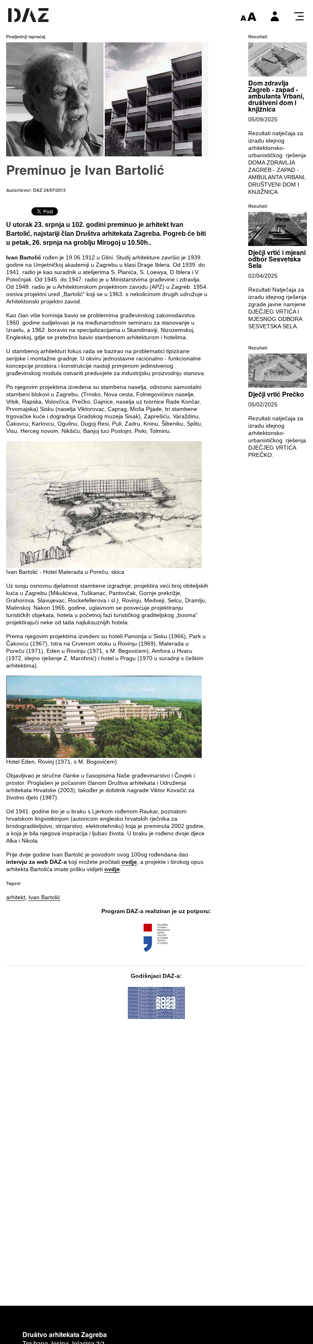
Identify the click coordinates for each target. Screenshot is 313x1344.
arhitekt (15, 897)
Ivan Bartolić (44, 897)
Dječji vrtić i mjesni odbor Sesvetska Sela (277, 259)
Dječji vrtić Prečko (276, 394)
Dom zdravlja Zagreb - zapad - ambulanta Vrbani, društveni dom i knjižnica (276, 96)
